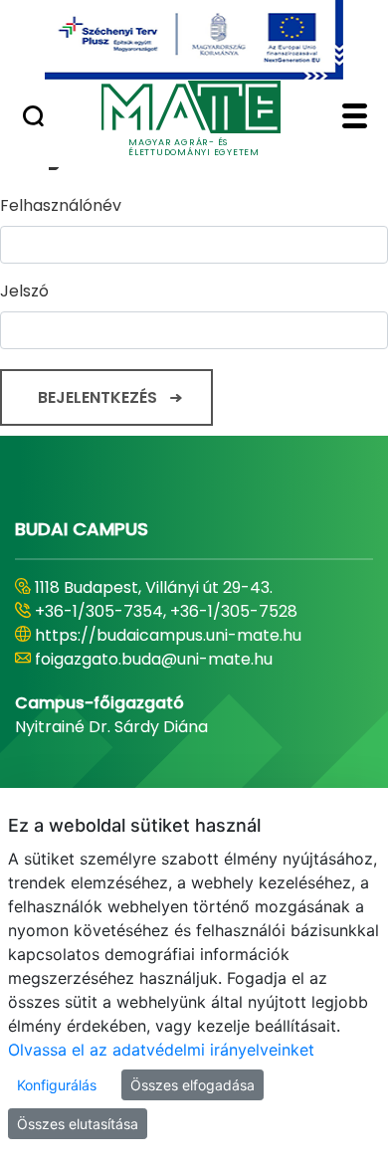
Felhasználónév (60, 205)
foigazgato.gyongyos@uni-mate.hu (171, 659)
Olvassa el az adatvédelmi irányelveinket (161, 1050)
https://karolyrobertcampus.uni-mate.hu (197, 635)
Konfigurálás (57, 1084)
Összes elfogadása (192, 1084)
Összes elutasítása (77, 1123)
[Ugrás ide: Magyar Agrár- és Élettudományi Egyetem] (194, 40)
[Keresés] (33, 118)
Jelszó (24, 291)
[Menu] (354, 118)
